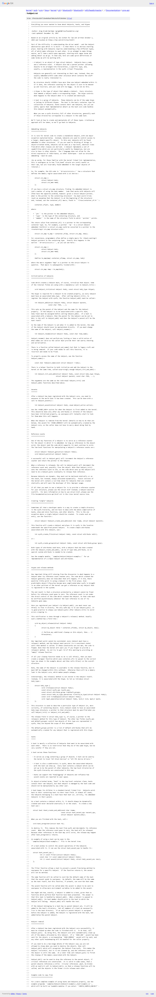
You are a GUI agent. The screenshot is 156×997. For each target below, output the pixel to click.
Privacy (18, 994)
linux (47, 10)
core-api (125, 10)
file (69, 18)
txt (147, 994)
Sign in (151, 3)
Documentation (113, 10)
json (152, 994)
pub (35, 10)
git (59, 10)
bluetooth (67, 10)
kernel (29, 10)
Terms (24, 994)
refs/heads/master (93, 10)
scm (41, 10)
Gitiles (13, 994)
